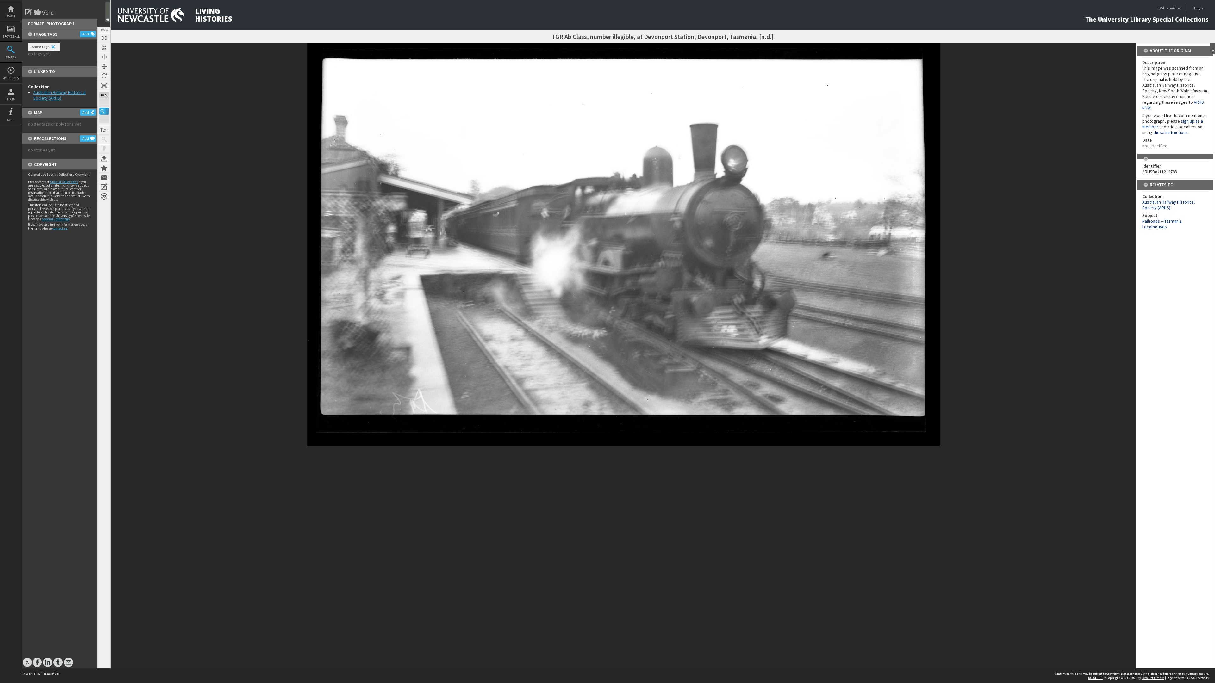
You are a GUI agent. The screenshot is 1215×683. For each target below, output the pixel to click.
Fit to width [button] (104, 57)
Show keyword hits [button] (104, 139)
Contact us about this (104, 177)
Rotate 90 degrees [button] (104, 76)
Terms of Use (50, 674)
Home (11, 16)
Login (11, 99)
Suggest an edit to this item (28, 12)
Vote (44, 12)
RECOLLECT (1095, 678)
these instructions (1170, 132)
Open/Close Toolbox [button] (107, 12)
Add (85, 34)
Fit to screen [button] (104, 47)
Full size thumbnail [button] (104, 38)
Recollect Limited (1153, 678)
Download (104, 158)
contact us (59, 228)
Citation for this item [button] (104, 196)
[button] (104, 111)
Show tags (41, 46)
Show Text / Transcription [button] (104, 130)
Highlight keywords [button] (104, 149)
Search (11, 57)
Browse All (11, 36)
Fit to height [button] (104, 66)
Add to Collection (104, 168)
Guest (1177, 8)
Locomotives (1154, 227)
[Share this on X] (27, 659)
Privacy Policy (31, 674)
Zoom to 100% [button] (104, 85)
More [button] (11, 120)
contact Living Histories (1146, 674)
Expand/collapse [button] (1212, 48)
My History (11, 78)
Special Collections (64, 182)
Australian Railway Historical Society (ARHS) (59, 95)
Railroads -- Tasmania (1162, 221)
